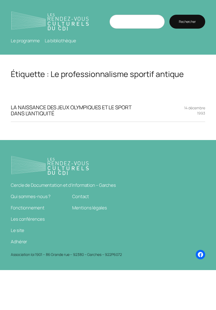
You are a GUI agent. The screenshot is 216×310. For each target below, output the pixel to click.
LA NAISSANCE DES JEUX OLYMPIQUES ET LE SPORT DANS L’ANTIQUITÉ (71, 110)
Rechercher (187, 21)
